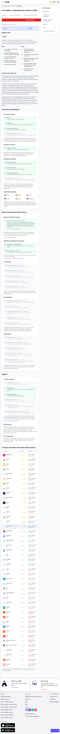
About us (27, 699)
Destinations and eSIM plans (30, 15)
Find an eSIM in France (7, 702)
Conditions (53, 699)
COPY (35, 28)
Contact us (44, 689)
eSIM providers (5, 699)
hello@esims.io (30, 714)
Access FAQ (14, 687)
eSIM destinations (6, 696)
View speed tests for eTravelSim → (11, 237)
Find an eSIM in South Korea (8, 707)
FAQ (26, 704)
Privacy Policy (53, 696)
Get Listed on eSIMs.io (32, 716)
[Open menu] (2, 2)
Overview (4, 15)
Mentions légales (54, 702)
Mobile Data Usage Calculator (33, 696)
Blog (26, 702)
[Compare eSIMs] (50, 2)
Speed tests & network (15, 15)
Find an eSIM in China (7, 712)
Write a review (55, 730)
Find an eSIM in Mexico (7, 715)
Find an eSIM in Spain (7, 709)
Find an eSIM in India (6, 717)
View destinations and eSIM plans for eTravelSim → (14, 258)
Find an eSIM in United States (9, 704)
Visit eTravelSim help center (10, 421)
